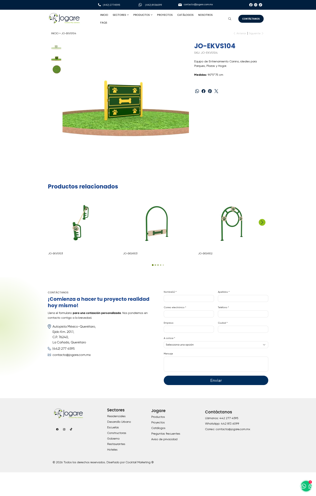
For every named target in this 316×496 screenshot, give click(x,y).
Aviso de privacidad (164, 439)
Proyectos (158, 422)
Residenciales (116, 416)
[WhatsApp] (197, 91)
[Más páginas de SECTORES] (128, 15)
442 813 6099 (230, 423)
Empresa (168, 323)
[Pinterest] (210, 91)
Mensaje (168, 353)
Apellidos (223, 292)
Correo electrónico (175, 307)
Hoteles (112, 449)
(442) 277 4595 (64, 348)
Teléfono (223, 307)
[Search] (229, 18)
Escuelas (113, 427)
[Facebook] (250, 4)
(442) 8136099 (153, 4)
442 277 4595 (228, 418)
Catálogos (158, 428)
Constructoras (116, 433)
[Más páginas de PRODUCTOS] (151, 15)
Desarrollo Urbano (119, 421)
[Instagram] (255, 4)
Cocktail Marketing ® (140, 462)
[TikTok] (260, 4)
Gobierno (113, 438)
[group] (158, 226)
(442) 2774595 (111, 4)
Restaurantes (116, 444)
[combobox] (216, 344)
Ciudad (222, 323)
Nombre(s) (170, 292)
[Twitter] (216, 91)
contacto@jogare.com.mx (198, 4)
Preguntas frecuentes (165, 433)
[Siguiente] (262, 222)
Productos (158, 416)
